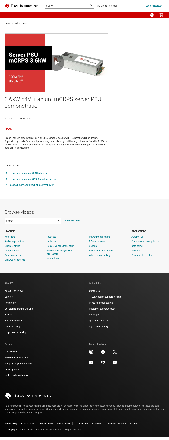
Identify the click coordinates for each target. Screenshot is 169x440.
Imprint (134, 423)
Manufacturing (12, 326)
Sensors (93, 246)
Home (8, 23)
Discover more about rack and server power (31, 185)
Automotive (137, 236)
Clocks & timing (12, 246)
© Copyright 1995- (17, 429)
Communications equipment (145, 241)
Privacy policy (46, 423)
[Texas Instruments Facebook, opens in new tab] (103, 353)
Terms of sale (63, 423)
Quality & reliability (98, 320)
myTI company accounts (17, 357)
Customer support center (102, 308)
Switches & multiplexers (101, 250)
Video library (21, 23)
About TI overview (14, 291)
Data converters (13, 255)
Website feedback (117, 423)
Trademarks (98, 423)
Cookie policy (28, 423)
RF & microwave (97, 241)
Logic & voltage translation (60, 246)
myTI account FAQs (99, 326)
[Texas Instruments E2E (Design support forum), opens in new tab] (103, 363)
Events (8, 314)
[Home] (22, 6)
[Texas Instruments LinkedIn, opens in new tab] (91, 363)
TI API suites (11, 351)
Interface (51, 236)
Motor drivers (54, 258)
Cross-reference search (101, 302)
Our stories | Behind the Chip (19, 308)
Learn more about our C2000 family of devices (32, 179)
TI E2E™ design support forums (105, 296)
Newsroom (10, 302)
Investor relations (13, 320)
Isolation (51, 241)
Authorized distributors (16, 375)
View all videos (72, 220)
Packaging (94, 314)
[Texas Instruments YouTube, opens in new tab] (115, 363)
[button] (8, 15)
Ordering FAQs (12, 369)
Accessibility (11, 423)
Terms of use (81, 423)
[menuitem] (151, 15)
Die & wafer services (15, 259)
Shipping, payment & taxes (18, 363)
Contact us (94, 291)
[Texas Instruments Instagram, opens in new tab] (91, 353)
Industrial (136, 250)
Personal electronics (141, 255)
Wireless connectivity (99, 255)
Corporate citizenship (15, 332)
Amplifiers (10, 236)
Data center (137, 246)
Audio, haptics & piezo (16, 241)
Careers (9, 296)
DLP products (12, 250)
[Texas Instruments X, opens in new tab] (115, 353)
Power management (99, 236)
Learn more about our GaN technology (29, 173)
